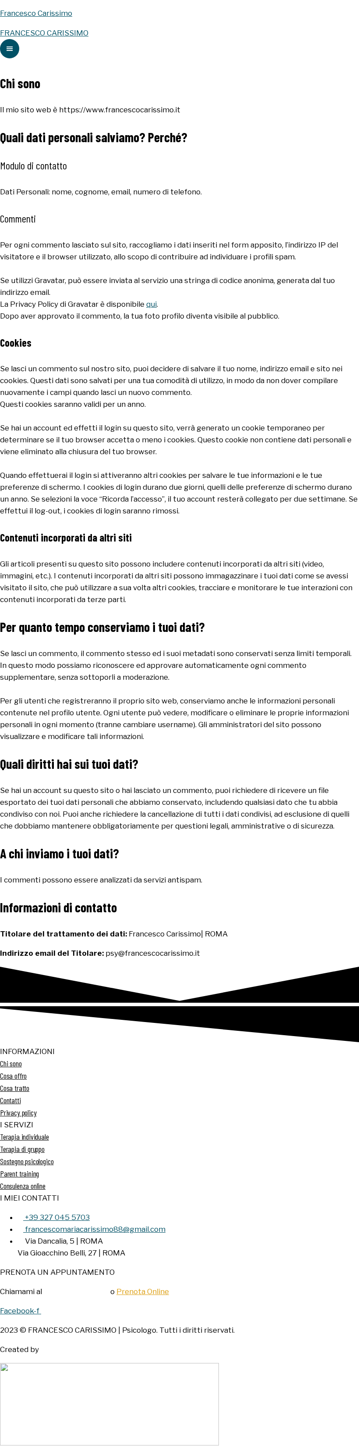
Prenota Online (142, 1291)
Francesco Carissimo (36, 13)
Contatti (10, 1100)
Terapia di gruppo (22, 1149)
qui (151, 304)
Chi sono (11, 1063)
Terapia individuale (24, 1136)
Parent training (19, 1173)
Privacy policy (18, 1112)
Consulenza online (23, 1186)
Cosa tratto (14, 1088)
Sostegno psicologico (26, 1161)
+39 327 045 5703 (76, 1291)
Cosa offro (13, 1075)
